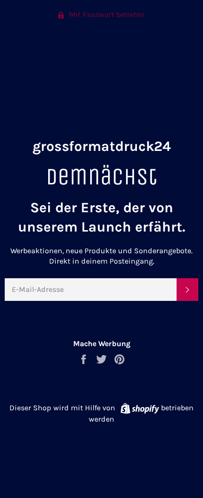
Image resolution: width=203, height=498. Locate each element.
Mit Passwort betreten (106, 14)
